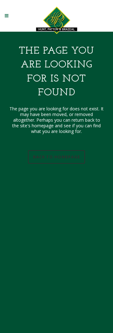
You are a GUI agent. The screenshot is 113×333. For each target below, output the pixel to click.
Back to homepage (56, 157)
